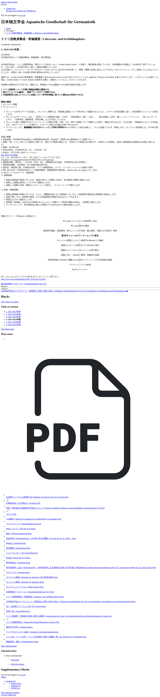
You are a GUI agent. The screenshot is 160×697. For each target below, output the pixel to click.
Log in (22, 15)
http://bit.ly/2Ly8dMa (9, 155)
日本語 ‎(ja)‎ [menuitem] (31, 11)
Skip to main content (9, 2)
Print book (15, 660)
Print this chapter (17, 664)
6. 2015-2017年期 (13, 325)
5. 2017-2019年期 (13, 322)
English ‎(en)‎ (11, 8)
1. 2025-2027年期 (13, 312)
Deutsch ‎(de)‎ (16, 683)
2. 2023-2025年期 (13, 314)
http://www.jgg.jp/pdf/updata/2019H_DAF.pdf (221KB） (24, 279)
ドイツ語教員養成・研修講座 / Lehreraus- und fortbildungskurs (32, 33)
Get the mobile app (8, 695)
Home (8, 28)
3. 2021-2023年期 (13, 317)
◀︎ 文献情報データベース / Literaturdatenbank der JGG (24, 284)
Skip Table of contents (10, 302)
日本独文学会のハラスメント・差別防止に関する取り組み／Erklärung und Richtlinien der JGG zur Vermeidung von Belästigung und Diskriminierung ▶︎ (64, 291)
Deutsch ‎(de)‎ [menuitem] (11, 11)
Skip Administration (9, 646)
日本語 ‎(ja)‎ (15, 688)
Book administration (14, 656)
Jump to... (5, 286)
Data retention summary (10, 693)
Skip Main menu (7, 329)
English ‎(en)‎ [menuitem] (21, 11)
